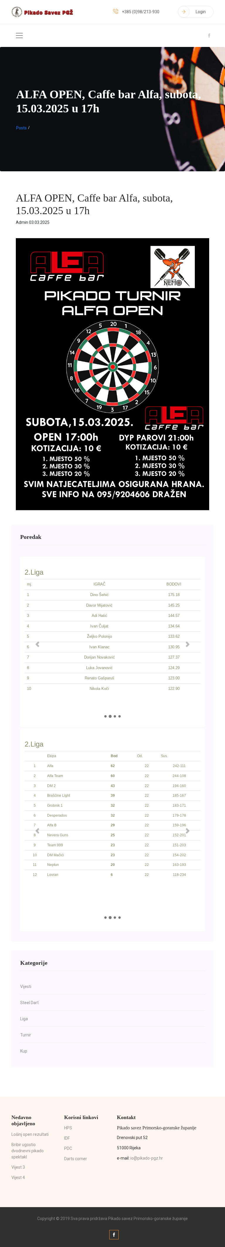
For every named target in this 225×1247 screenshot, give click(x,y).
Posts (21, 128)
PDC (68, 1148)
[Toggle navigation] (19, 35)
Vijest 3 (18, 1167)
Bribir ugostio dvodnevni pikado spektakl (27, 1150)
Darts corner (75, 1158)
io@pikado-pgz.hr (146, 1158)
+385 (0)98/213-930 (140, 11)
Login (201, 11)
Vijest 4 (18, 1177)
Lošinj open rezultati (30, 1134)
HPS (68, 1128)
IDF (67, 1138)
